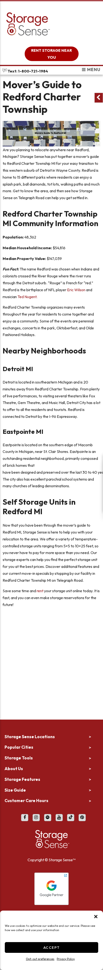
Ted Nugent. (27, 296)
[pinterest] (82, 817)
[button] (95, 916)
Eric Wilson (76, 289)
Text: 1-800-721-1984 (27, 71)
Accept (51, 947)
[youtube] (59, 817)
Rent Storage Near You (51, 54)
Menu (93, 70)
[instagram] (36, 817)
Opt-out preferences (40, 959)
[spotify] (47, 817)
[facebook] (24, 817)
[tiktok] (70, 817)
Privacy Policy (66, 959)
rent (40, 590)
